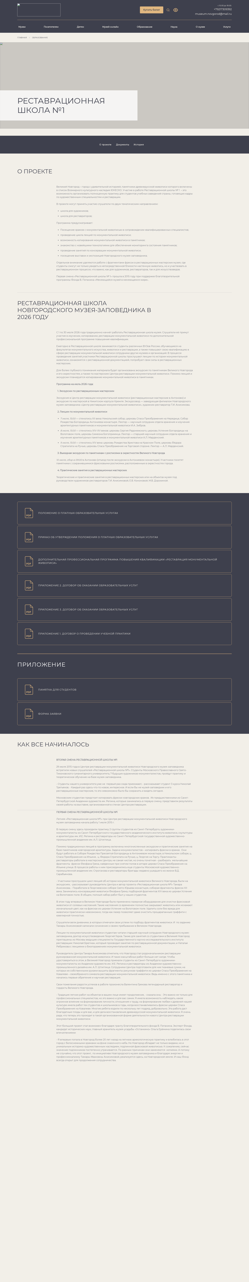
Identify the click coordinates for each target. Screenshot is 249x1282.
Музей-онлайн (110, 26)
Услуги (227, 26)
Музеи (22, 26)
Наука (174, 26)
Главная (22, 37)
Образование (144, 26)
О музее (200, 26)
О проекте (105, 144)
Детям (80, 26)
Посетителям (51, 26)
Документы (122, 144)
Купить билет (151, 9)
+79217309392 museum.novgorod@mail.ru (213, 12)
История (139, 144)
